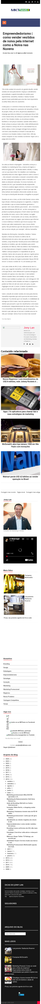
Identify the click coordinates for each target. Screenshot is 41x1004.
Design (5, 667)
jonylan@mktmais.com (23, 745)
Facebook (16, 58)
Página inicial (21, 492)
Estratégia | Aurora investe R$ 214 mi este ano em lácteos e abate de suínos (25, 980)
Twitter (8, 58)
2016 (7, 775)
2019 (7, 768)
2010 (7, 865)
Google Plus (27, 58)
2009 (7, 867)
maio (9, 793)
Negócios (6, 693)
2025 (7, 759)
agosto (9, 786)
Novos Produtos (8, 696)
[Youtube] (29, 2)
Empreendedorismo (10, 675)
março (9, 851)
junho (9, 790)
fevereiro (10, 853)
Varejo (5, 704)
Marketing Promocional (11, 689)
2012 (7, 860)
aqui (8, 896)
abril (9, 849)
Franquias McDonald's (20, 957)
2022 (7, 763)
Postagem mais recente (8, 492)
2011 (7, 862)
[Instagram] (26, 2)
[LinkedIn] (37, 2)
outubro (10, 781)
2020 (7, 766)
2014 (7, 779)
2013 (7, 858)
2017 (7, 772)
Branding (6, 664)
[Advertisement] (15, 640)
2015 (7, 777)
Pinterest (18, 61)
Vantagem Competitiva (11, 700)
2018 (7, 770)
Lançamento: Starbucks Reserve (29, 599)
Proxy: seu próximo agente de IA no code (18, 618)
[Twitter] (32, 2)
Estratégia (6, 678)
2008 (7, 869)
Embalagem (7, 671)
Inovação (6, 682)
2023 (7, 761)
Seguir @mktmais (9, 747)
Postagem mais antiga (33, 492)
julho (9, 788)
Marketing (6, 686)
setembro (10, 784)
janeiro (9, 856)
